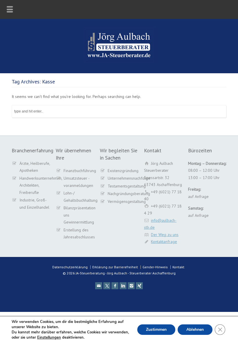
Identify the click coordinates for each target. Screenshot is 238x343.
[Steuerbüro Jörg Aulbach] (119, 61)
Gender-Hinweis (155, 267)
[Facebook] (114, 285)
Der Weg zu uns (164, 234)
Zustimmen (156, 329)
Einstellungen (49, 337)
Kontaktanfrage (164, 241)
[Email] (98, 285)
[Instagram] (131, 285)
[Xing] (139, 285)
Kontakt (178, 267)
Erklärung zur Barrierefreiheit (115, 267)
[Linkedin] (123, 285)
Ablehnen (195, 329)
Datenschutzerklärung (70, 267)
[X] (106, 285)
